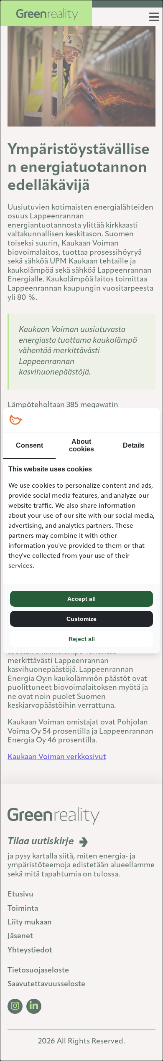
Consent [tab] (29, 445)
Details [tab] (134, 445)
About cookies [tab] (81, 445)
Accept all (81, 598)
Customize (81, 618)
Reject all (82, 639)
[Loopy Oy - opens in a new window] (15, 420)
